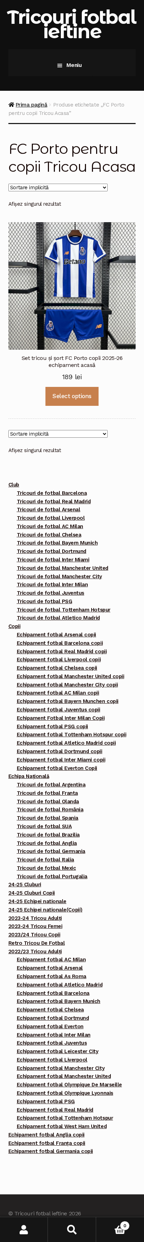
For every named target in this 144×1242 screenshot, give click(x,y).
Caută (72, 1229)
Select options (71, 396)
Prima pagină (31, 105)
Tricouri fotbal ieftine (71, 24)
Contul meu (24, 1229)
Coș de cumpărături (111, 1223)
